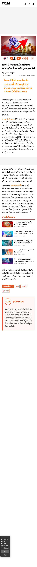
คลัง (17, 286)
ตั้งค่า (5, 555)
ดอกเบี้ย (24, 286)
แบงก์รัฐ (6, 291)
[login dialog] (33, 4)
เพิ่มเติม (6, 548)
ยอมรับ (5, 551)
